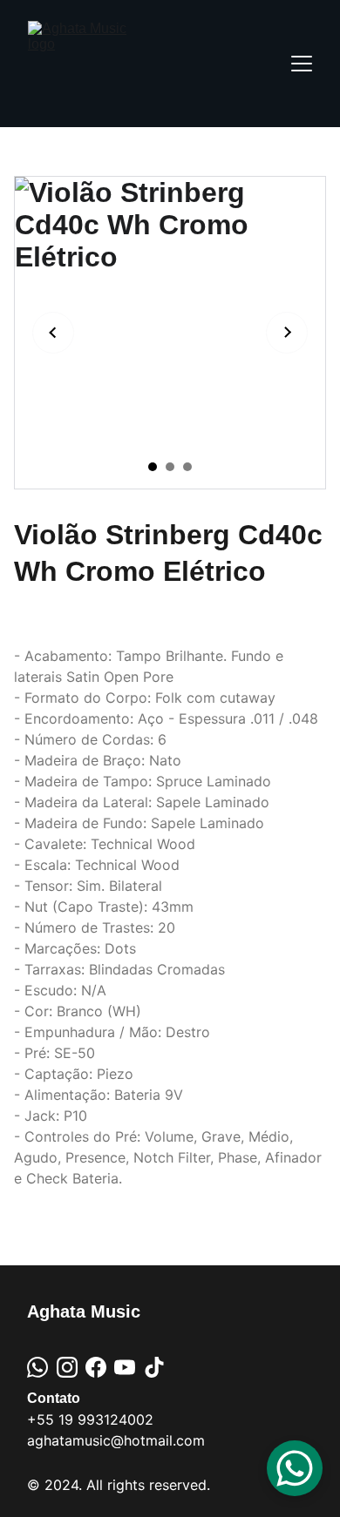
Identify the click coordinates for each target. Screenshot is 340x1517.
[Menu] (301, 63)
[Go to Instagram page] (67, 1367)
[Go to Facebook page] (95, 1367)
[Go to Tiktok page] (154, 1367)
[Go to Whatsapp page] (37, 1367)
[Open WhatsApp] (295, 1468)
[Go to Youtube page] (124, 1367)
